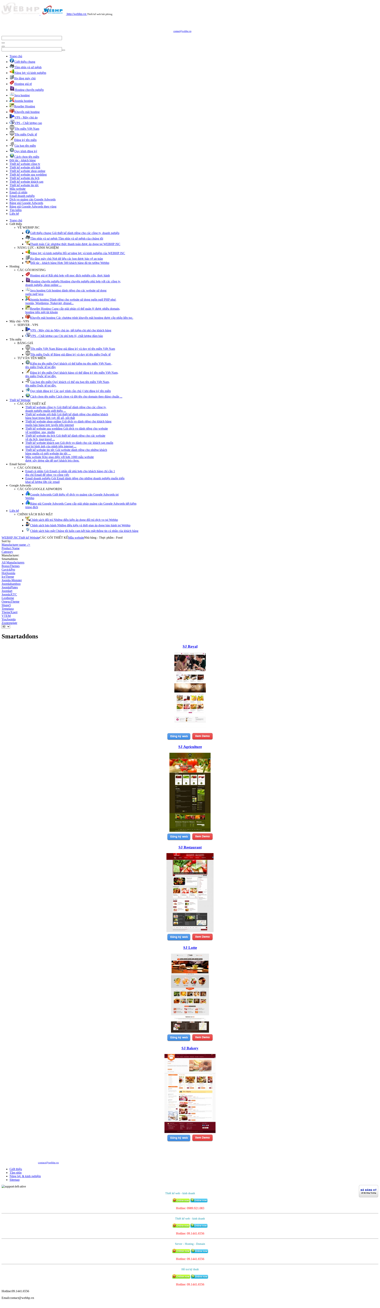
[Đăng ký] (179, 739)
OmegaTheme (10, 601)
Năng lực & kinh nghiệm (25, 1176)
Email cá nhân (18, 192)
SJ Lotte (190, 948)
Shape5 (6, 605)
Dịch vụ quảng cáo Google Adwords (33, 199)
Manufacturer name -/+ (16, 544)
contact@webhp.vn (182, 31)
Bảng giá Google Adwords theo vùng (33, 206)
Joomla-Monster (12, 580)
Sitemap (15, 1179)
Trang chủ (16, 56)
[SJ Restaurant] (190, 931)
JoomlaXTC (9, 594)
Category (7, 551)
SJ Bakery (190, 1048)
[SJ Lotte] (190, 1031)
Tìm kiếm (16, 210)
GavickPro (8, 569)
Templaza (8, 608)
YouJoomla (9, 619)
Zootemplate (9, 623)
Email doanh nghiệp (22, 196)
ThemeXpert (9, 612)
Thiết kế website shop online (27, 171)
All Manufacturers (13, 562)
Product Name (11, 548)
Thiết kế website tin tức (24, 185)
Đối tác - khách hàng (23, 160)
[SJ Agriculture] (190, 830)
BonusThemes (11, 566)
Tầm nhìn (16, 1172)
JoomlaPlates (10, 587)
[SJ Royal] (190, 730)
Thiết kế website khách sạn (26, 181)
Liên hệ (14, 213)
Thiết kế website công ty (25, 164)
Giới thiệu (16, 1169)
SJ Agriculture (190, 747)
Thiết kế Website (20, 400)
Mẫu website (18, 188)
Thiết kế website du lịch (24, 178)
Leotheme (8, 598)
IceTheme (8, 576)
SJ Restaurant (190, 847)
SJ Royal (190, 646)
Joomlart (7, 591)
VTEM (6, 615)
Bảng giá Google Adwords (26, 203)
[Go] (3, 42)
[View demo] (202, 739)
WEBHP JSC (10, 537)
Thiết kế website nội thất (25, 167)
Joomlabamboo (11, 583)
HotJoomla (8, 573)
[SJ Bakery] (190, 1132)
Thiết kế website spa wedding (28, 174)
